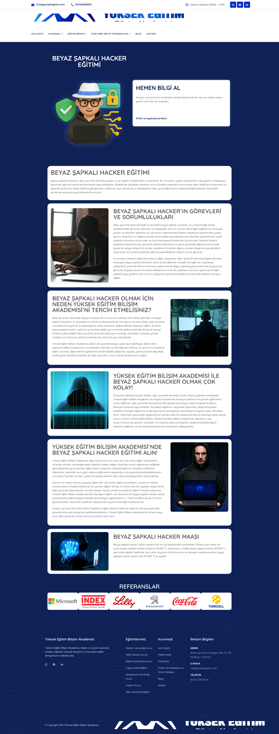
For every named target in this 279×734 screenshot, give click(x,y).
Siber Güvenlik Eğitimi (138, 691)
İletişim (151, 33)
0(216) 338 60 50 (199, 679)
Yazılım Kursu (133, 685)
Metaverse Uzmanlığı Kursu (138, 676)
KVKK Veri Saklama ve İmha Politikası (171, 670)
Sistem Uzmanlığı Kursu (139, 648)
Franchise (163, 661)
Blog (138, 33)
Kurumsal (54, 33)
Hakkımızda (164, 654)
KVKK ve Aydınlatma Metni (151, 118)
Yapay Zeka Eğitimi (137, 667)
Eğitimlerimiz (76, 33)
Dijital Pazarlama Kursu (139, 661)
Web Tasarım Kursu (137, 654)
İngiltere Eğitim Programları (109, 33)
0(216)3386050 (83, 4)
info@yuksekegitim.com (50, 4)
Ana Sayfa (37, 33)
